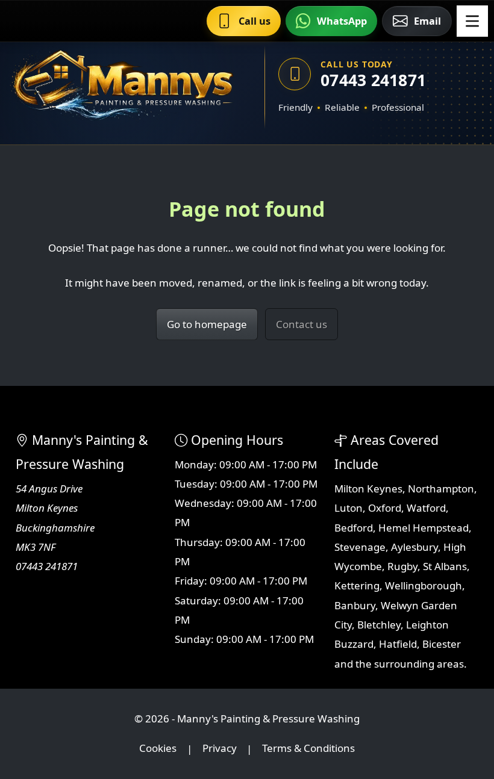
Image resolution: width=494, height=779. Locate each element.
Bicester (441, 644)
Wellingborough (423, 585)
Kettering (357, 585)
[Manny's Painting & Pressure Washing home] (122, 87)
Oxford (384, 508)
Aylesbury (414, 547)
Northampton (441, 488)
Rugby (402, 566)
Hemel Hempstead (423, 528)
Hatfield (398, 644)
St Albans (445, 566)
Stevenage (360, 547)
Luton (348, 508)
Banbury (354, 605)
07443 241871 (373, 80)
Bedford (353, 528)
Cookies (158, 749)
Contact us (301, 324)
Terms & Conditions (308, 749)
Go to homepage (207, 324)
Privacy (219, 749)
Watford (426, 508)
